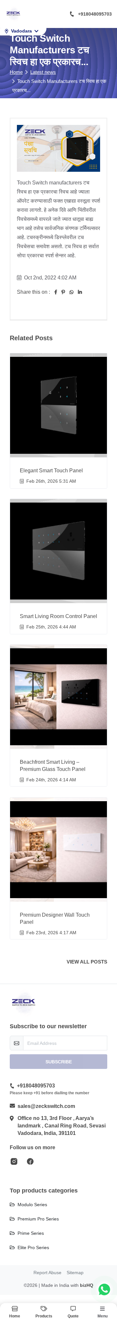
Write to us (58, 762)
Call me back (62, 711)
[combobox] (28, 693)
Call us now (62, 748)
